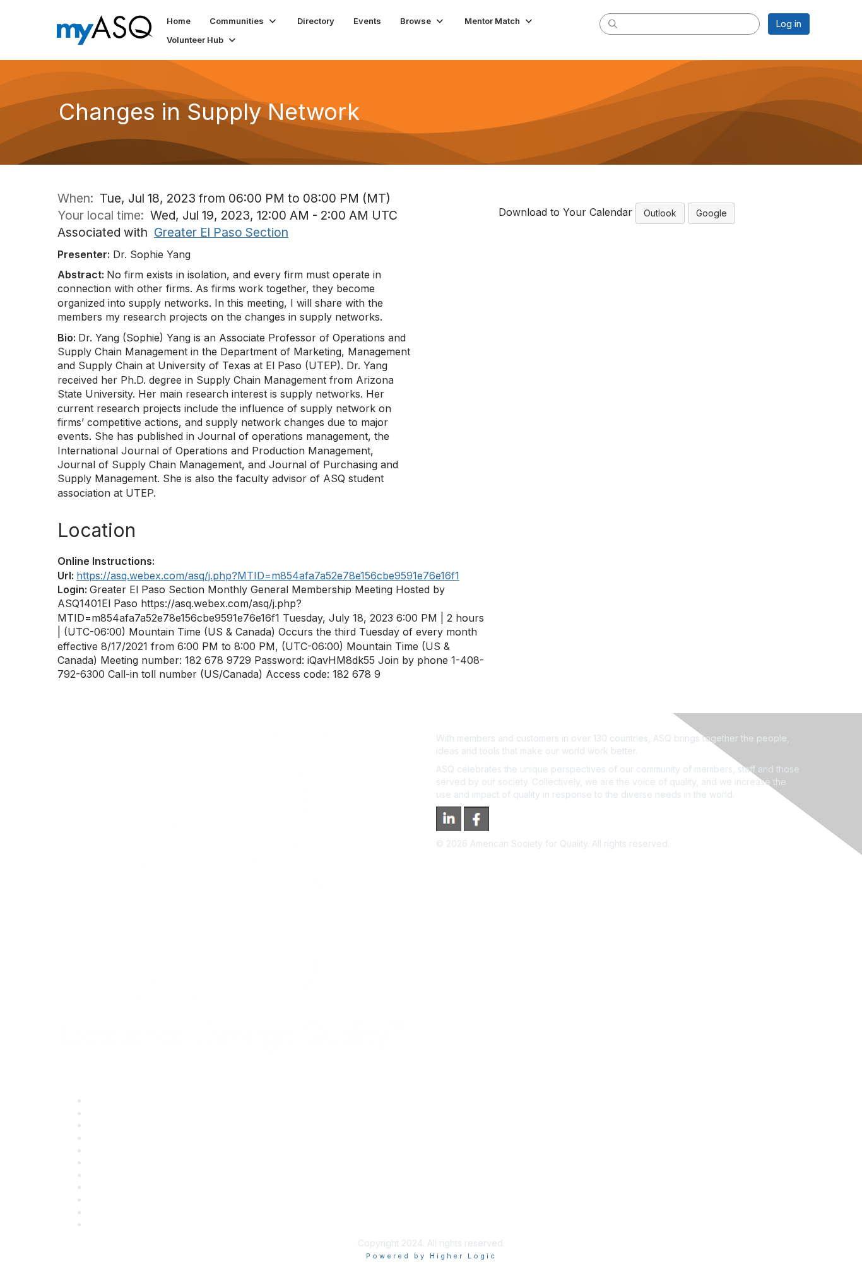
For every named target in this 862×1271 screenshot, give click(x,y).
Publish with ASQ (122, 1137)
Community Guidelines (133, 1150)
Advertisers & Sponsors (137, 1199)
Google (711, 213)
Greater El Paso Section (221, 232)
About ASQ (110, 1100)
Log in (788, 23)
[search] (612, 23)
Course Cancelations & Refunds (154, 1186)
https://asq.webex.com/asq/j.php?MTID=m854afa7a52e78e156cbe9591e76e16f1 (267, 575)
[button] (244, 20)
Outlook (660, 213)
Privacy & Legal (120, 1113)
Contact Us (110, 1174)
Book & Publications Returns (146, 1162)
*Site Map (109, 1212)
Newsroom (110, 1224)
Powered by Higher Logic (431, 1255)
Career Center (118, 1125)
